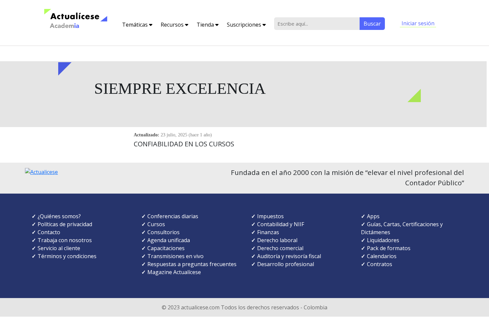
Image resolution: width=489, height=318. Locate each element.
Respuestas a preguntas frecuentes (192, 264)
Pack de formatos (388, 248)
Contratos (379, 264)
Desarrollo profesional (285, 264)
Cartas (392, 224)
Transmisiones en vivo (175, 256)
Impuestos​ (270, 216)
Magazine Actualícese (174, 272)
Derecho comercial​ (280, 248)
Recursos (173, 24)
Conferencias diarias (172, 216)
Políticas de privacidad (65, 224)
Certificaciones (421, 224)
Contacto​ (49, 232)
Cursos (156, 224)
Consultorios (163, 232)
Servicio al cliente (59, 248)
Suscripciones (244, 24)
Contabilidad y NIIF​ (280, 224)
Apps (373, 216)
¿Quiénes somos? (59, 216)
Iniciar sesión (418, 23)
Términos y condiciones (67, 256)
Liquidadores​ (383, 240)
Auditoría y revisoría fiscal (289, 256)
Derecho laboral (277, 240)
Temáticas (135, 24)
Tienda (206, 24)
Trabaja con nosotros (65, 240)
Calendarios (382, 256)
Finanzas (268, 232)
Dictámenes (375, 232)
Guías (374, 224)
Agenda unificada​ (168, 240)
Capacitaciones (166, 248)
